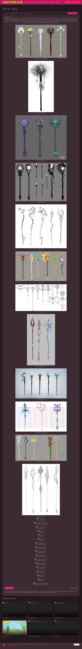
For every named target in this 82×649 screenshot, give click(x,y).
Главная (26, 2)
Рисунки (52, 2)
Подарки (42, 2)
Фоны (47, 2)
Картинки (32, 2)
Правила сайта (12, 645)
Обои (37, 2)
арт (10, 17)
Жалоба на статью (72, 13)
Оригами (57, 2)
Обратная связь (12, 646)
